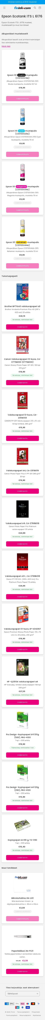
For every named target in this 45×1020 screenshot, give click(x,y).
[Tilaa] (37, 993)
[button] (4, 7)
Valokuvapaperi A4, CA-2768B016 (22, 523)
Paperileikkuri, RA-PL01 (23, 951)
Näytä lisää (6, 46)
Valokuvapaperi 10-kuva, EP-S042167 (22, 629)
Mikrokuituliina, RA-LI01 (22, 898)
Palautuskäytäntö (25, 1015)
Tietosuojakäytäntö (23, 1012)
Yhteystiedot (36, 1012)
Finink (13, 1012)
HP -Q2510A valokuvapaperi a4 (22, 681)
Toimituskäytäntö (11, 1015)
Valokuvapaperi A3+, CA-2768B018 (22, 576)
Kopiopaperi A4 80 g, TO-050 (22, 840)
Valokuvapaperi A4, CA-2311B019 (22, 470)
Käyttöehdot (37, 1015)
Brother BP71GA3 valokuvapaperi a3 (22, 306)
